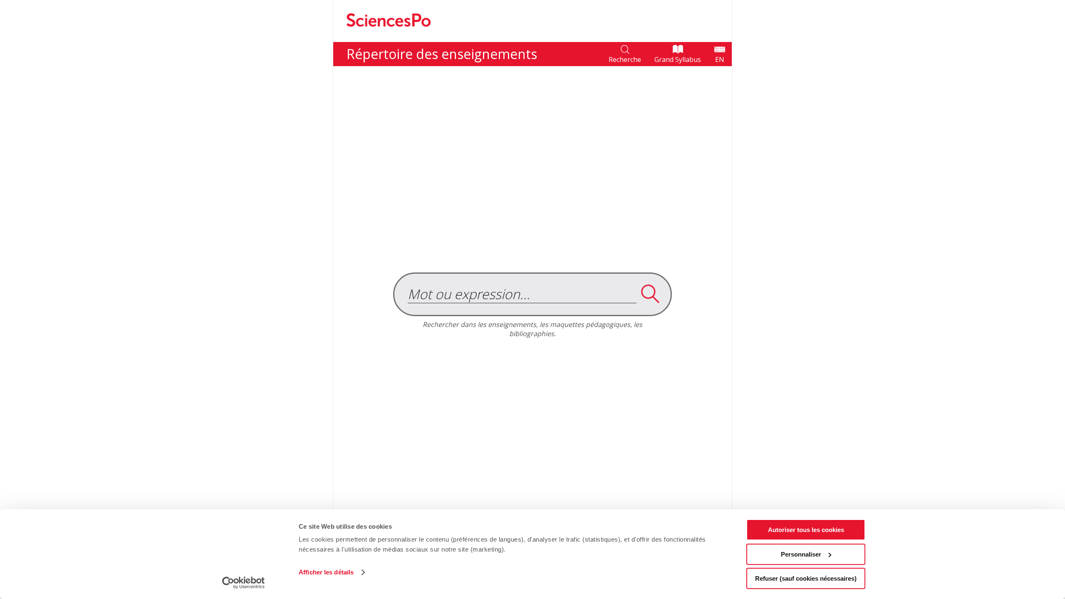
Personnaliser (801, 554)
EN (719, 59)
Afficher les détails (326, 572)
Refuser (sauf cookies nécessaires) (806, 578)
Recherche (625, 59)
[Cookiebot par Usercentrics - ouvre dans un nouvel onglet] (243, 583)
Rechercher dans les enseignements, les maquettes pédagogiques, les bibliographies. (532, 329)
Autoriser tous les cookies (806, 529)
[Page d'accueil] (388, 37)
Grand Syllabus (677, 59)
